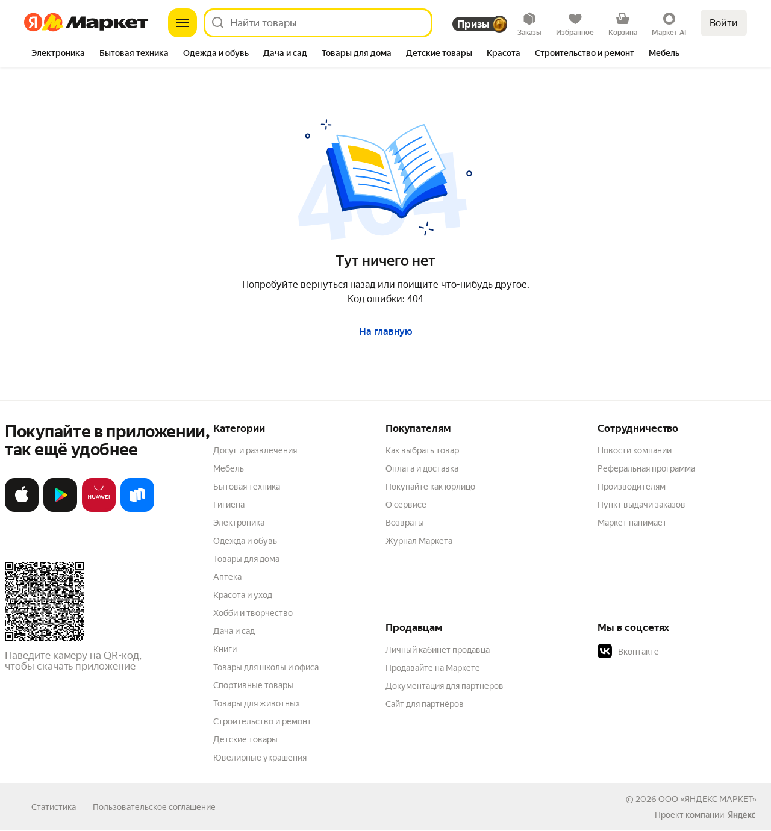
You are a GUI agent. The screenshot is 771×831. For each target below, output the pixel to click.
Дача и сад (234, 631)
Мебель (228, 468)
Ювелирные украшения (260, 757)
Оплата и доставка (422, 468)
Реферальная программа (646, 468)
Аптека (227, 577)
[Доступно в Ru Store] (137, 509)
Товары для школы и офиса (266, 667)
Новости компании (635, 450)
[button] (682, 651)
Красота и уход (242, 595)
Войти (724, 23)
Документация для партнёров (445, 686)
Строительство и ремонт (262, 721)
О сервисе (406, 504)
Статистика (53, 807)
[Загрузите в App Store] (22, 509)
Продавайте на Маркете (433, 668)
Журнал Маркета (419, 541)
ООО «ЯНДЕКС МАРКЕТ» (707, 799)
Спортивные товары (253, 685)
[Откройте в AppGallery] (99, 509)
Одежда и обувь (245, 541)
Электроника (238, 523)
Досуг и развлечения (255, 450)
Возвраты (405, 523)
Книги (225, 649)
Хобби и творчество (253, 613)
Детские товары (245, 739)
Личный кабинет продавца (438, 650)
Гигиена (229, 504)
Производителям (632, 486)
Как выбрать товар (422, 450)
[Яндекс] (741, 815)
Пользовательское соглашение (154, 807)
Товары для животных (256, 703)
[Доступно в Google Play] (60, 509)
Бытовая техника (246, 486)
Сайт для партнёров (425, 704)
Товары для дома (246, 559)
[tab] (58, 54)
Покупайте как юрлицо (430, 486)
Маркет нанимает (632, 523)
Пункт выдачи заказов (641, 504)
